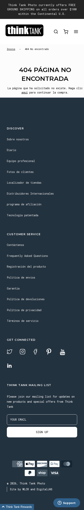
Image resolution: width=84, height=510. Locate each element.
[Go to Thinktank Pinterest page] (49, 352)
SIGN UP (42, 432)
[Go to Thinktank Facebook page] (35, 352)
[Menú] (76, 31)
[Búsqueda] (56, 31)
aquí (24, 92)
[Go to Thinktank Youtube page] (62, 352)
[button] (17, 507)
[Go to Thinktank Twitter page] (9, 352)
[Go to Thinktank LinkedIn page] (9, 366)
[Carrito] (66, 31)
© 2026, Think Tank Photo (26, 483)
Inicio (11, 49)
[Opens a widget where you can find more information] (66, 503)
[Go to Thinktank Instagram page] (22, 352)
